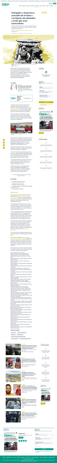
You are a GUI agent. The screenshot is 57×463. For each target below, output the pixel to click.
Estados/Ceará (13, 334)
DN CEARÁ (27, 5)
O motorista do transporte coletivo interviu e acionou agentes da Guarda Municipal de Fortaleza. (29, 417)
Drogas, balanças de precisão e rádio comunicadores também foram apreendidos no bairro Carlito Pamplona (29, 405)
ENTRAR (50, 3)
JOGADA (40, 5)
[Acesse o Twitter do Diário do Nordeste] (24, 441)
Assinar (41, 132)
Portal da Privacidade (43, 457)
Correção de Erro (51, 457)
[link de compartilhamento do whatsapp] (4, 140)
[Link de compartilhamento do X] (4, 145)
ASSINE (55, 3)
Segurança (44, 12)
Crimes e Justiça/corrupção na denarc (25, 338)
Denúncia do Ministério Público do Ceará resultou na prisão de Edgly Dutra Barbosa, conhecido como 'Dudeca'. (29, 378)
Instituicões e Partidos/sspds (22, 332)
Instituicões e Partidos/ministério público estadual (18, 336)
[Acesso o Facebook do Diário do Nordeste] (21, 441)
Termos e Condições (49, 104)
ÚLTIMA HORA (23, 5)
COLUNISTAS (51, 5)
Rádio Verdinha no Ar (4, 1)
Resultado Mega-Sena (32, 1)
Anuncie (3, 457)
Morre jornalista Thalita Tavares (23, 1)
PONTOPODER (32, 5)
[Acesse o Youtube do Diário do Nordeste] (26, 441)
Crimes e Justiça (13, 332)
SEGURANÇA (37, 5)
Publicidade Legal (9, 457)
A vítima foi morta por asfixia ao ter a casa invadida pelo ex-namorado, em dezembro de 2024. (29, 390)
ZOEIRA (47, 5)
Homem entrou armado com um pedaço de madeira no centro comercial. (29, 350)
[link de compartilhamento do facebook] (4, 143)
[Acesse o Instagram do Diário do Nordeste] (19, 441)
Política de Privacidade (43, 105)
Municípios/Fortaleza (20, 334)
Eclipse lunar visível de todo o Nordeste (13, 1)
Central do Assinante (20, 457)
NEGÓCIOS (44, 5)
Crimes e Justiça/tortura (14, 338)
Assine (14, 457)
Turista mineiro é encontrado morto (51, 1)
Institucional (27, 457)
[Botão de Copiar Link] (3, 147)
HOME (20, 5)
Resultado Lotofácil (43, 1)
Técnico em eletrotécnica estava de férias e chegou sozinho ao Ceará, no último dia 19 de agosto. (29, 365)
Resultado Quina (37, 1)
